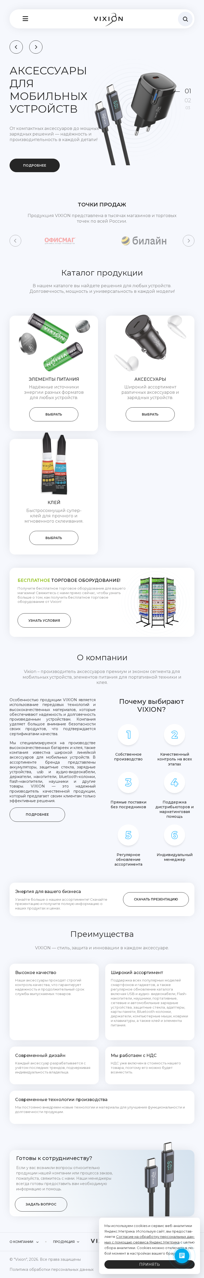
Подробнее (34, 140)
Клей (54, 495)
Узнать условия (44, 614)
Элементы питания (54, 372)
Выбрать (53, 407)
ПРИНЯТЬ (149, 1264)
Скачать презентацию (156, 892)
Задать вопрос (41, 1197)
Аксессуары (150, 372)
